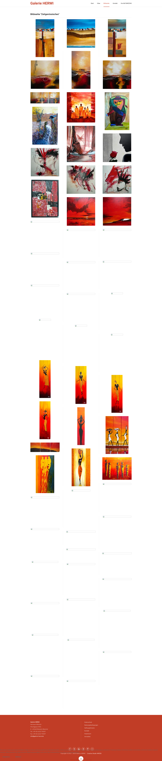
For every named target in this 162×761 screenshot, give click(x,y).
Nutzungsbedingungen (91, 725)
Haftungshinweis (89, 728)
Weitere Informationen (77, 760)
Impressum (87, 734)
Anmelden (87, 737)
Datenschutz (88, 722)
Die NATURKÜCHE (126, 3)
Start (92, 3)
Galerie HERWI (41, 3)
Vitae (98, 3)
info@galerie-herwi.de (37, 736)
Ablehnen (18, 757)
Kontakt (115, 3)
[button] (45, 38)
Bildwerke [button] (106, 3)
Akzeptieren (6, 757)
